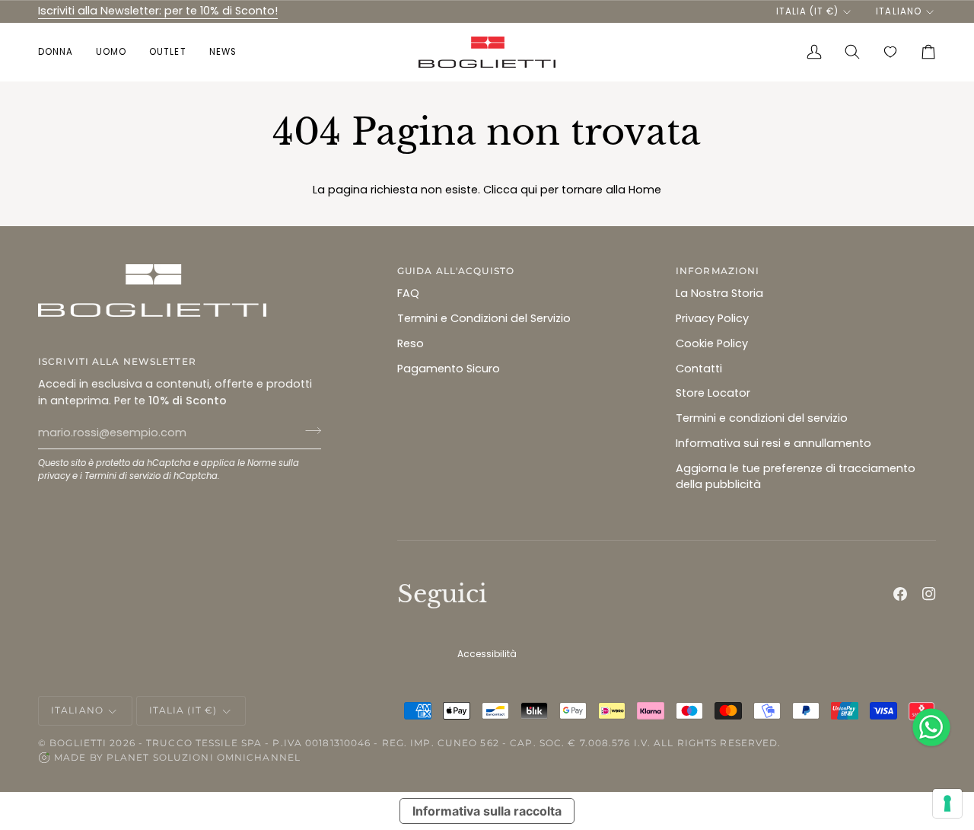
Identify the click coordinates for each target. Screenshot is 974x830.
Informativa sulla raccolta (487, 811)
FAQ (408, 293)
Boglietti (78, 743)
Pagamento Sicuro (448, 368)
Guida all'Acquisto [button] (455, 270)
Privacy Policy (712, 318)
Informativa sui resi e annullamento (773, 443)
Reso (410, 343)
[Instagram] (929, 594)
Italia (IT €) (807, 11)
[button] (61, 52)
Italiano (898, 11)
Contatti (699, 368)
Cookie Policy (712, 343)
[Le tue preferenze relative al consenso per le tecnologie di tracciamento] (947, 803)
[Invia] (308, 431)
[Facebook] (900, 594)
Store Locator (713, 393)
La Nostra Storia (719, 293)
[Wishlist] (890, 52)
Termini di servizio (122, 476)
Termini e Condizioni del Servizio (484, 318)
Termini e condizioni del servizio (762, 418)
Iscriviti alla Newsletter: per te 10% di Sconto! (158, 10)
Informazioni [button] (717, 270)
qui (528, 189)
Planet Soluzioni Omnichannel (204, 757)
